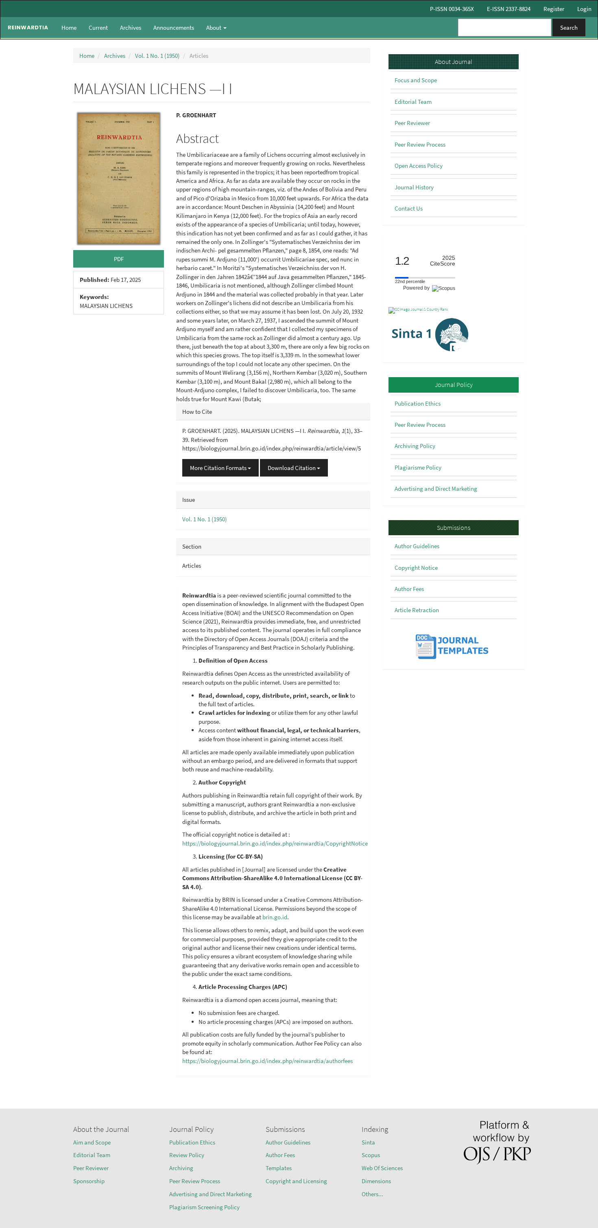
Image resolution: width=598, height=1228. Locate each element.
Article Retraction (417, 610)
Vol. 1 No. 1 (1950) (157, 55)
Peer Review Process (420, 144)
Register (553, 9)
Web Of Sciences (382, 1168)
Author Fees (409, 589)
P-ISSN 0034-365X (452, 9)
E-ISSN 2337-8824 (508, 9)
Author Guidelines (417, 546)
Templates (279, 1168)
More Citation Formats (219, 468)
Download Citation (292, 468)
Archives (130, 27)
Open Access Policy (419, 165)
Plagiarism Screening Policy (204, 1207)
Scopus (371, 1155)
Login (584, 9)
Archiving (181, 1168)
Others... (372, 1194)
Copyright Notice (416, 567)
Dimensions (376, 1181)
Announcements (173, 27)
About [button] (214, 27)
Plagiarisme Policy (418, 467)
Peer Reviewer (412, 123)
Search (569, 27)
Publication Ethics (418, 403)
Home (68, 27)
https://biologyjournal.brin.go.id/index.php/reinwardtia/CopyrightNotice (275, 843)
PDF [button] (119, 259)
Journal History (414, 187)
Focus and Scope (416, 80)
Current (98, 27)
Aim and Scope (92, 1142)
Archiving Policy (415, 446)
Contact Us (409, 208)
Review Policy (186, 1155)
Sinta (368, 1142)
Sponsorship (89, 1181)
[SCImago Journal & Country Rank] (418, 309)
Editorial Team (413, 101)
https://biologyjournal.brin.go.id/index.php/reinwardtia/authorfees (267, 1061)
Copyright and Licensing (296, 1181)
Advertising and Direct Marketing (436, 488)
